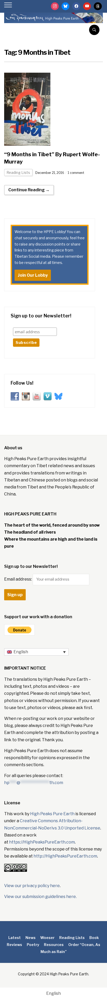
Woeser (47, 937)
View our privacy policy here (32, 885)
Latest (14, 937)
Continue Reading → (29, 189)
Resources (54, 944)
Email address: (18, 579)
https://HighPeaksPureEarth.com (42, 842)
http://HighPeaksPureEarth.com (65, 856)
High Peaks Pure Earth (52, 813)
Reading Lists (18, 172)
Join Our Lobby (33, 275)
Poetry (33, 944)
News (30, 937)
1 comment (76, 173)
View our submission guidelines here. (40, 896)
